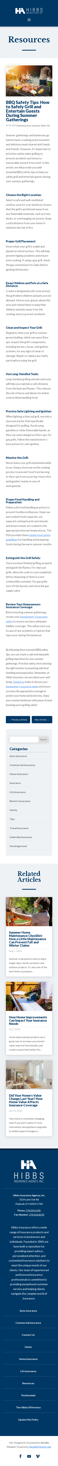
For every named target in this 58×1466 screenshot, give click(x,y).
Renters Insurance (20, 801)
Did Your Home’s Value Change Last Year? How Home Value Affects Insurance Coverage (26, 1100)
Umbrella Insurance (21, 837)
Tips (48, 125)
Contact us (18, 682)
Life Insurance (18, 792)
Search (43, 739)
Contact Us (28, 1334)
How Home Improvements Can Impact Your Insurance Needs (28, 1020)
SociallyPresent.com (40, 1446)
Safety (43, 125)
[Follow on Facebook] (20, 1456)
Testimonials (28, 1395)
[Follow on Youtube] (29, 1456)
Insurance (36, 125)
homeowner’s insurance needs (22, 686)
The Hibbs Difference (28, 1407)
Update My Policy (28, 1419)
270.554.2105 (33, 1210)
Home (28, 1346)
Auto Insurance (18, 755)
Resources (28, 1383)
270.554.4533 (36, 1214)
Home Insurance (24, 125)
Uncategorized (18, 846)
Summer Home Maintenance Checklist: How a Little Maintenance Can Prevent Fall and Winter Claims (27, 939)
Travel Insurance (19, 828)
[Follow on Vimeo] (37, 1456)
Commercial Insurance (22, 764)
